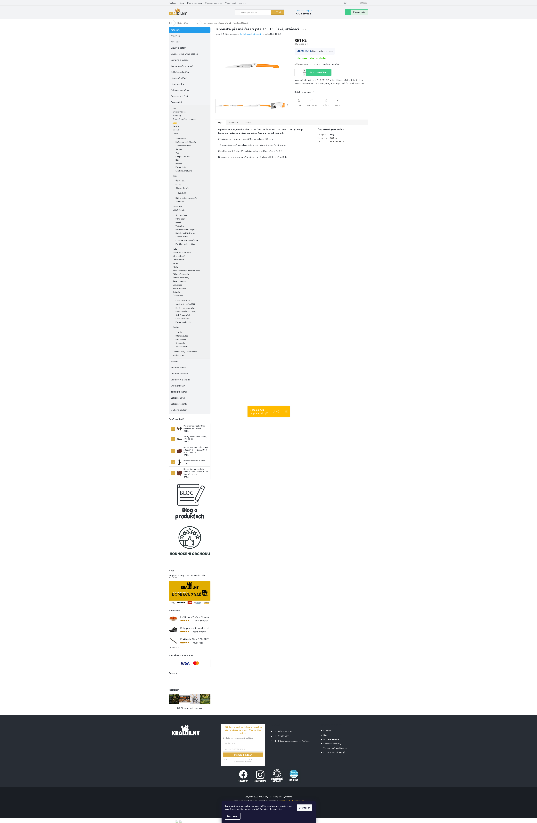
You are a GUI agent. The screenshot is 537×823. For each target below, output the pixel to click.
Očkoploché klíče (182, 188)
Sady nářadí (178, 285)
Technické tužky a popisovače (185, 351)
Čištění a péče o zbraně (182, 66)
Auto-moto (176, 41)
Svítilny (176, 327)
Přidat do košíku (317, 72)
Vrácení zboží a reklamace (235, 3)
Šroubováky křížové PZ (184, 308)
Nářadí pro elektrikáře (182, 252)
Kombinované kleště (183, 171)
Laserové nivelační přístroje (186, 240)
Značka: (272, 34)
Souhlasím (304, 807)
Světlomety (180, 343)
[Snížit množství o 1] (304, 74)
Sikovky (178, 149)
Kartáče (176, 126)
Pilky (175, 122)
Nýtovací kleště (179, 256)
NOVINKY (175, 35)
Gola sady (177, 115)
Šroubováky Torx (182, 319)
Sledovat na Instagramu (191, 708)
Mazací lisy (177, 206)
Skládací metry (181, 237)
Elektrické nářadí (178, 78)
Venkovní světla (181, 346)
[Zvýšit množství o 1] (304, 70)
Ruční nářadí (176, 102)
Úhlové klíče (180, 181)
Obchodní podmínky (213, 3)
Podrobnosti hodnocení (250, 34)
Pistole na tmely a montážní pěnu (186, 270)
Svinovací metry (182, 215)
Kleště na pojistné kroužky (186, 142)
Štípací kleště (180, 138)
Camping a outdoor (180, 60)
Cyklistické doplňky (180, 72)
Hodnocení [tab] (233, 122)
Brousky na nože (179, 112)
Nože (175, 249)
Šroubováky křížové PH (185, 304)
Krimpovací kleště (182, 156)
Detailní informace (303, 92)
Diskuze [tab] (247, 122)
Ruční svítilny (180, 339)
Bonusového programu (322, 51)
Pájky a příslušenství (181, 274)
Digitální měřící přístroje (185, 233)
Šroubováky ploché (183, 301)
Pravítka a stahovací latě (185, 244)
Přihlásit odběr (243, 755)
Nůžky (177, 160)
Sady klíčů (182, 193)
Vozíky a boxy (178, 355)
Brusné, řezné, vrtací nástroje (184, 54)
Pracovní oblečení (179, 96)
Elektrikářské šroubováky (185, 311)
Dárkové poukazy (179, 410)
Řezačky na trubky (180, 281)
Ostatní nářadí (178, 260)
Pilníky (175, 267)
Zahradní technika (179, 404)
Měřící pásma (180, 219)
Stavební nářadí (178, 367)
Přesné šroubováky (183, 322)
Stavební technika (179, 373)
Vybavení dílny (178, 385)
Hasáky (178, 163)
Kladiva (176, 130)
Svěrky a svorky (179, 288)
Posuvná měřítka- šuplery (186, 229)
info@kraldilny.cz (285, 731)
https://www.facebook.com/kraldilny (294, 741)
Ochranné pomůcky (180, 90)
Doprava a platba (194, 3)
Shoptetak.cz (298, 801)
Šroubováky (178, 296)
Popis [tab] (220, 122)
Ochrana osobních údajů (334, 752)
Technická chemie (179, 391)
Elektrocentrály (178, 84)
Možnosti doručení (331, 64)
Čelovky (178, 332)
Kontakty (172, 3)
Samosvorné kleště (183, 146)
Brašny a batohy (178, 47)
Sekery (175, 263)
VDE (177, 153)
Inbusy (178, 184)
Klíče (175, 176)
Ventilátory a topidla (180, 379)
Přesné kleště (180, 167)
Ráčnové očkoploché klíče (186, 198)
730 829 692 (283, 736)
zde (279, 809)
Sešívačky (177, 292)
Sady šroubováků (182, 315)
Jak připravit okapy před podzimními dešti (187, 575)
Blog (182, 3)
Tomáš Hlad (284, 801)
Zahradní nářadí (178, 397)
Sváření (174, 361)
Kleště (175, 133)
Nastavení (232, 816)
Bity (174, 108)
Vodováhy (179, 226)
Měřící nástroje (179, 210)
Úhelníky (179, 222)
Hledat (277, 12)
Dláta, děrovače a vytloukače (184, 119)
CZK (345, 3)
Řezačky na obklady (181, 278)
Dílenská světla (181, 336)
